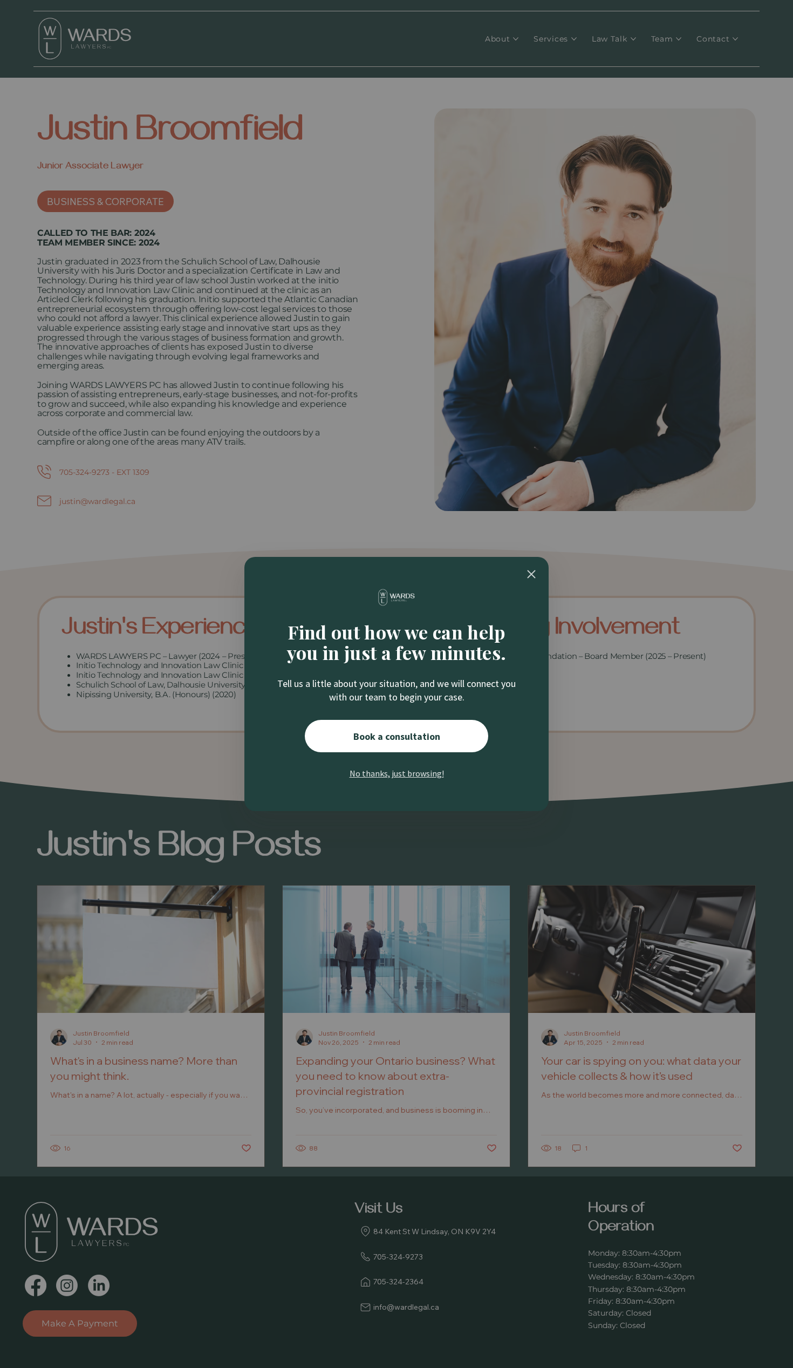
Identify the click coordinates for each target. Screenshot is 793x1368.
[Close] (531, 574)
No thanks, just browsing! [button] (397, 773)
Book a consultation (396, 736)
